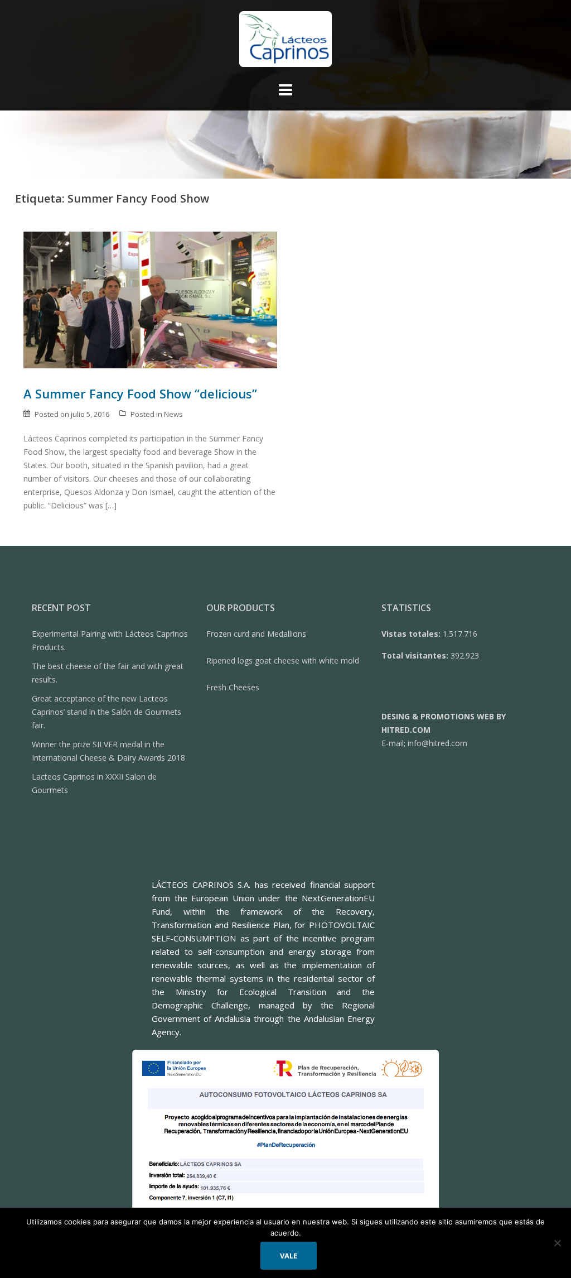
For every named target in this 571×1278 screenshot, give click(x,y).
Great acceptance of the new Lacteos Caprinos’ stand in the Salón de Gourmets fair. (106, 712)
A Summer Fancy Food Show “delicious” (140, 393)
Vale (288, 1256)
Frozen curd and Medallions (256, 633)
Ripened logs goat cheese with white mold (282, 660)
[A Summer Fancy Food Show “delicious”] (150, 299)
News (173, 414)
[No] (557, 1242)
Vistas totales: (412, 633)
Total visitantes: (416, 655)
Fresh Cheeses (232, 687)
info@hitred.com (437, 743)
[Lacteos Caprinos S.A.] (285, 42)
